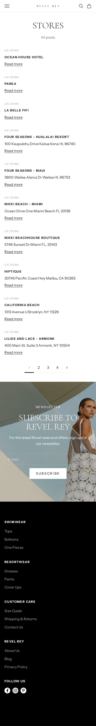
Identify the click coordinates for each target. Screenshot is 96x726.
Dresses (11, 571)
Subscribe (48, 473)
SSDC (24, 705)
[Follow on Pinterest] (23, 690)
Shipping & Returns (20, 619)
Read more (13, 64)
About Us (12, 650)
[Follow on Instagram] (15, 690)
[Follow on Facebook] (7, 690)
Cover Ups (12, 587)
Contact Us (13, 627)
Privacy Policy (15, 667)
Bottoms (11, 539)
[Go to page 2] (66, 368)
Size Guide (13, 611)
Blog (8, 659)
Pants (9, 579)
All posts (48, 37)
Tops (8, 531)
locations (11, 50)
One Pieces (13, 547)
